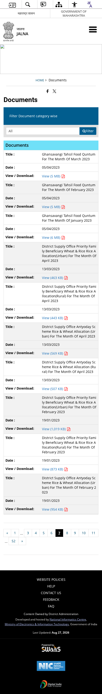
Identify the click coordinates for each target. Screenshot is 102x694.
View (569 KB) (53, 353)
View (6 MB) (51, 237)
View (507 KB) (53, 388)
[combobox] (89, 4)
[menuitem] (12, 4)
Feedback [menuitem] (51, 599)
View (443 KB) (53, 318)
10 (84, 533)
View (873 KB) (53, 469)
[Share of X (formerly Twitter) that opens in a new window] (54, 91)
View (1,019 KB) (54, 429)
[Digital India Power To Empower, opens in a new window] (51, 684)
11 (93, 533)
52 (13, 541)
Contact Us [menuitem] (51, 593)
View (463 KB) (53, 277)
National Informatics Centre (68, 619)
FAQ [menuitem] (51, 606)
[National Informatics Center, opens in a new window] (51, 666)
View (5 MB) (51, 176)
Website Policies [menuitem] (51, 579)
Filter (90, 131)
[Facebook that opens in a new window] (48, 91)
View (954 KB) (53, 509)
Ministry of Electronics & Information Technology (37, 624)
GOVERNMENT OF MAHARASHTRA (74, 13)
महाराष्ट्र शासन (26, 13)
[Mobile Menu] (93, 29)
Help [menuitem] (51, 586)
